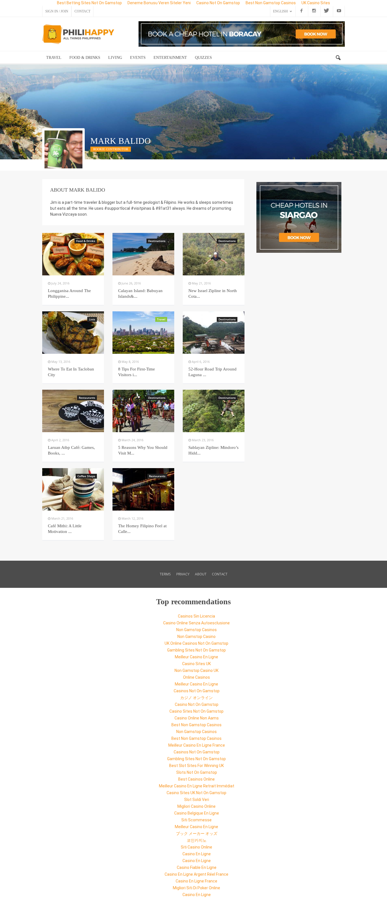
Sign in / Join (56, 11)
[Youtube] (339, 11)
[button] (338, 58)
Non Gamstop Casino (196, 636)
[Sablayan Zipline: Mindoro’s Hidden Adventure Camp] (213, 411)
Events (138, 57)
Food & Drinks (84, 57)
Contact (82, 11)
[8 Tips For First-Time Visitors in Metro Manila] (143, 332)
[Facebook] (301, 11)
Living (115, 57)
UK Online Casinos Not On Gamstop (196, 643)
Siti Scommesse (196, 820)
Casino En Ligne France (196, 881)
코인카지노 (197, 840)
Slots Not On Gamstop (196, 772)
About (201, 574)
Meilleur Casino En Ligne (196, 657)
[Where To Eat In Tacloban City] (73, 332)
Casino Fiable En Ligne (196, 867)
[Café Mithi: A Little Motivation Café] (73, 489)
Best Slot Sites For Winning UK (196, 765)
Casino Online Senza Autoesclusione (196, 623)
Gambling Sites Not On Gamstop (196, 650)
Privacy (183, 574)
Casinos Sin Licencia (196, 616)
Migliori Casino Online (196, 806)
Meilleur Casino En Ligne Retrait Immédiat (196, 786)
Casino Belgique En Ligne (196, 813)
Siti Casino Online (196, 847)
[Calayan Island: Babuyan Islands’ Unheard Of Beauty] (143, 254)
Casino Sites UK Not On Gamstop (196, 792)
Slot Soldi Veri (196, 799)
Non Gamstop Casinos (196, 629)
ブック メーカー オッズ (196, 833)
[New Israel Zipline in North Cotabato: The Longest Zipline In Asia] (213, 254)
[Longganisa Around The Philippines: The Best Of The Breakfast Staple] (73, 254)
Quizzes (203, 57)
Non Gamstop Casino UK (196, 670)
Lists (92, 319)
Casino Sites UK (196, 663)
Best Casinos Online (196, 779)
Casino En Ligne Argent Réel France (196, 874)
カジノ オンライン (196, 697)
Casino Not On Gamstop (196, 704)
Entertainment (170, 57)
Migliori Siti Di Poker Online (196, 888)
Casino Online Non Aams (197, 718)
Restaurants (87, 398)
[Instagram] (314, 11)
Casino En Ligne (196, 854)
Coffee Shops (86, 476)
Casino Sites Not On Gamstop (196, 711)
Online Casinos (196, 677)
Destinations (156, 241)
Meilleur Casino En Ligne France (196, 745)
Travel (53, 57)
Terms (165, 574)
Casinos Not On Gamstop (197, 691)
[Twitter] (326, 11)
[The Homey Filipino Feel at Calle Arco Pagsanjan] (143, 489)
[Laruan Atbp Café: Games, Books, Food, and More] (73, 411)
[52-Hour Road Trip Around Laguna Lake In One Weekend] (213, 332)
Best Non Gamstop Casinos (196, 725)
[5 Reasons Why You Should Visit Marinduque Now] (143, 411)
